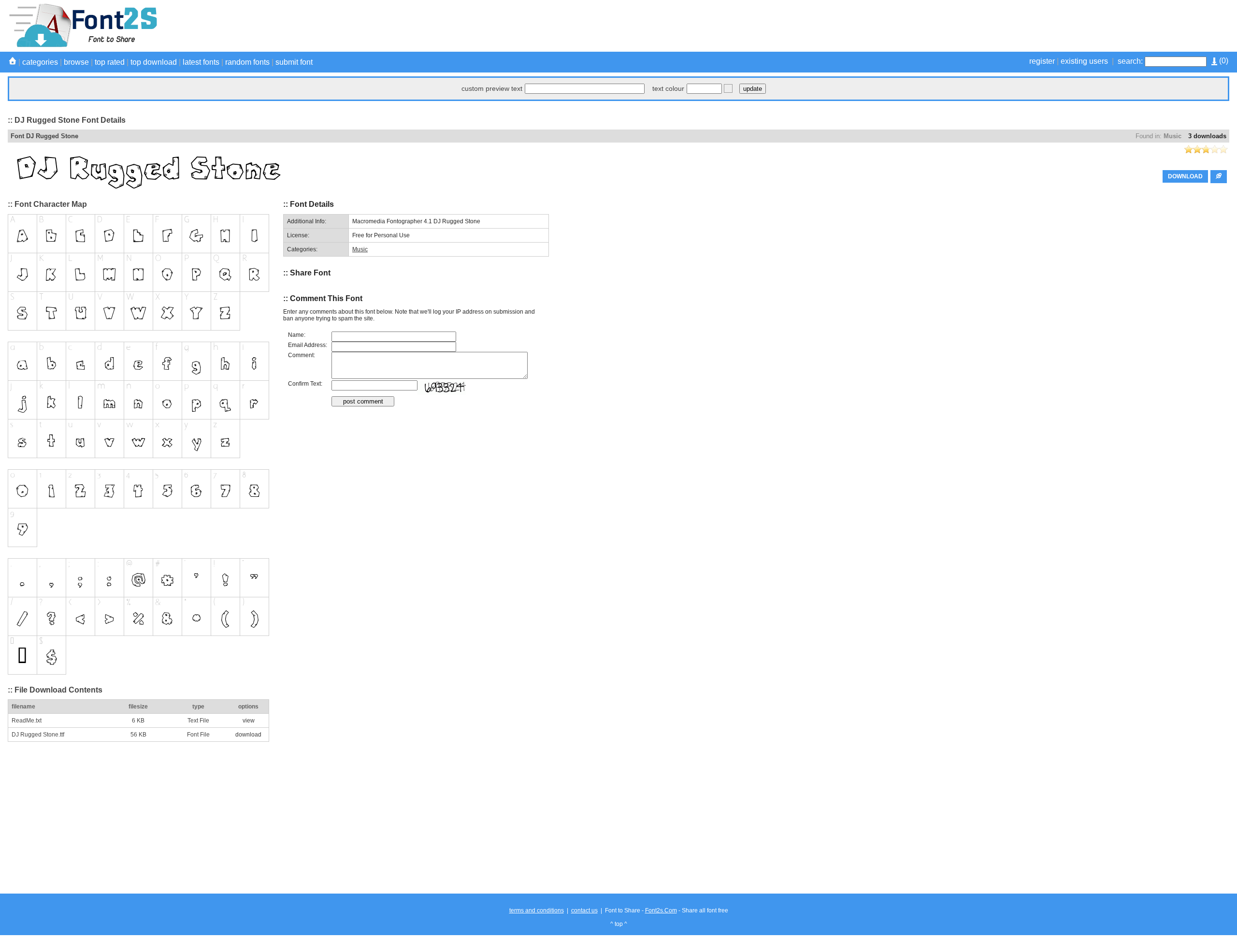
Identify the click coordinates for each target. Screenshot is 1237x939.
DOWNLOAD (1185, 176)
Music (1172, 136)
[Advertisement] (1053, 25)
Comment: (301, 355)
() (1222, 61)
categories (40, 62)
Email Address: (307, 345)
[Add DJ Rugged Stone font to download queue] (1218, 176)
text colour (668, 88)
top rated (110, 62)
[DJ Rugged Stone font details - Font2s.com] (82, 45)
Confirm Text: (305, 383)
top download (153, 62)
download (248, 734)
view (249, 720)
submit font (294, 62)
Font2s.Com (661, 910)
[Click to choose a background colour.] (728, 88)
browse (76, 62)
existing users (1084, 61)
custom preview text (491, 88)
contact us (584, 910)
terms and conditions (536, 910)
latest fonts (201, 62)
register (1042, 61)
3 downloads (1207, 136)
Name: (296, 335)
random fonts (247, 62)
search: (1130, 61)
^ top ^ (618, 924)
